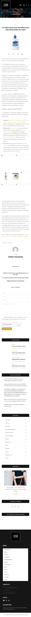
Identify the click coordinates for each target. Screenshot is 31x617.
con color (24, 143)
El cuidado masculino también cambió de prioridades (15, 277)
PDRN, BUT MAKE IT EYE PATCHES (15, 281)
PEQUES (7, 448)
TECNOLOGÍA (14, 350)
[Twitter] (13, 54)
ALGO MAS (7, 420)
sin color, (5, 145)
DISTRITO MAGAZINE (15, 257)
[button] (20, 5)
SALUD (7, 451)
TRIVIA (7, 458)
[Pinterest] (18, 54)
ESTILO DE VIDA (9, 432)
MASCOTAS (8, 442)
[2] (9, 218)
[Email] (22, 54)
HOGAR (13, 344)
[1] (15, 79)
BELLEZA (7, 426)
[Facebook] (24, 5)
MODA (6, 445)
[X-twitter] (26, 5)
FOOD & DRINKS (9, 436)
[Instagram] (29, 5)
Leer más (15, 494)
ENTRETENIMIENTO (16, 357)
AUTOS (7, 423)
